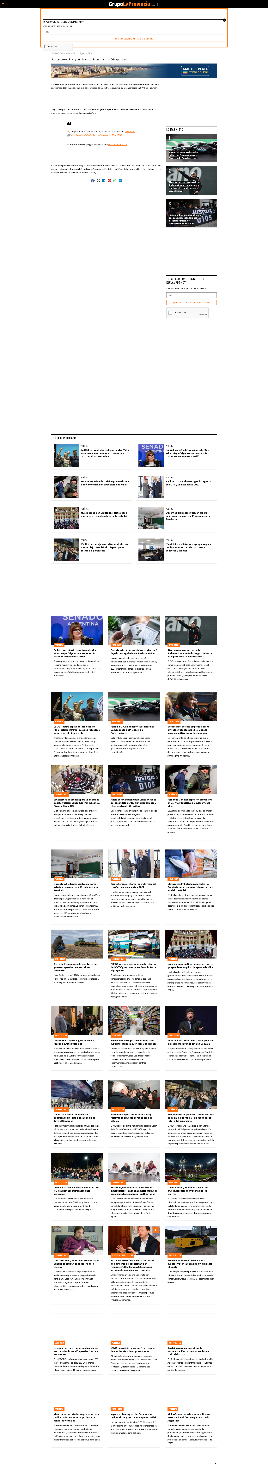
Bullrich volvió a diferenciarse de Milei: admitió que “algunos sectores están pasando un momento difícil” (188, 453)
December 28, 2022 (117, 144)
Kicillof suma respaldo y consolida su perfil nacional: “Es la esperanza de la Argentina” (189, 1417)
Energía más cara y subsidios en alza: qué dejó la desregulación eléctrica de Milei (134, 652)
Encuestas (174, 721)
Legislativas (61, 794)
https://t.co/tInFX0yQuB (82, 135)
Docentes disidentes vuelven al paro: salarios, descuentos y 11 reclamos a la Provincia (188, 516)
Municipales (61, 1035)
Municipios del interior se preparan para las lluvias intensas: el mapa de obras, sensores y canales (188, 547)
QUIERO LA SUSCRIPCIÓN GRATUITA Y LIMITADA (191, 302)
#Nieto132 (130, 131)
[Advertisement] (107, 96)
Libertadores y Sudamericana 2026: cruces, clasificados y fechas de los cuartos (188, 1190)
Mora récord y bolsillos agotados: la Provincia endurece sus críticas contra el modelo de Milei (191, 887)
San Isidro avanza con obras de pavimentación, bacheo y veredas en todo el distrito (188, 1351)
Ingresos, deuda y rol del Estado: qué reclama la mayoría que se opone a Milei (133, 1416)
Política (85, 446)
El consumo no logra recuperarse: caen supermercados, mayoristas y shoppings (133, 1042)
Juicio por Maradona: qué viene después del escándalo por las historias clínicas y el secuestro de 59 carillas (133, 802)
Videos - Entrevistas (122, 1255)
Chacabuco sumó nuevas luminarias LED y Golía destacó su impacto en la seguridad (76, 1190)
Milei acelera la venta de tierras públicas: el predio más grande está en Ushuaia (191, 1042)
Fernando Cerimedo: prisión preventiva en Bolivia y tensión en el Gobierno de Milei (105, 483)
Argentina (117, 794)
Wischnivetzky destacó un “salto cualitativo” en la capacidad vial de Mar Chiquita (190, 1263)
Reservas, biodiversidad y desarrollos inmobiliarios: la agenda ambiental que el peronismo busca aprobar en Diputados (134, 1190)
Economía (116, 645)
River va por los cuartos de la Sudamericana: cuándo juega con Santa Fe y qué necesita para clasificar (190, 653)
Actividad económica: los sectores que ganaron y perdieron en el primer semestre (76, 967)
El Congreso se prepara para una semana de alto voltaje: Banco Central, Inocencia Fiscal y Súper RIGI (77, 802)
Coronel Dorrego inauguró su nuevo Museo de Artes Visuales (74, 1042)
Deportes (174, 645)
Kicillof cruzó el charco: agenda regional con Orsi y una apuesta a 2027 (188, 483)
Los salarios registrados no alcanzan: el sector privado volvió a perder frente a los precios (76, 1351)
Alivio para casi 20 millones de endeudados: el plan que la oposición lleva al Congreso (74, 1117)
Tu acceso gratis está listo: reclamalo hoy (185, 280)
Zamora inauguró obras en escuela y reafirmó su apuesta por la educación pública (131, 1117)
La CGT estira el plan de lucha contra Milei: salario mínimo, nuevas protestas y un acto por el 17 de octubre (105, 453)
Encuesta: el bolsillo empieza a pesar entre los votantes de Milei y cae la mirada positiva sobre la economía (188, 729)
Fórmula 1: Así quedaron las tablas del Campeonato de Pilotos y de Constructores (132, 729)
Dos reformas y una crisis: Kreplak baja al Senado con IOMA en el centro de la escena (77, 1263)
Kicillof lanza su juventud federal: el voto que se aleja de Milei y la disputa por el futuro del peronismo (104, 547)
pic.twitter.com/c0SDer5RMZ (108, 135)
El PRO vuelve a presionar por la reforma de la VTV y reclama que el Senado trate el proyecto (133, 967)
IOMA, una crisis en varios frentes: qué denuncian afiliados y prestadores (133, 1350)
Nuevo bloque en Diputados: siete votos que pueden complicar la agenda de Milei (104, 514)
